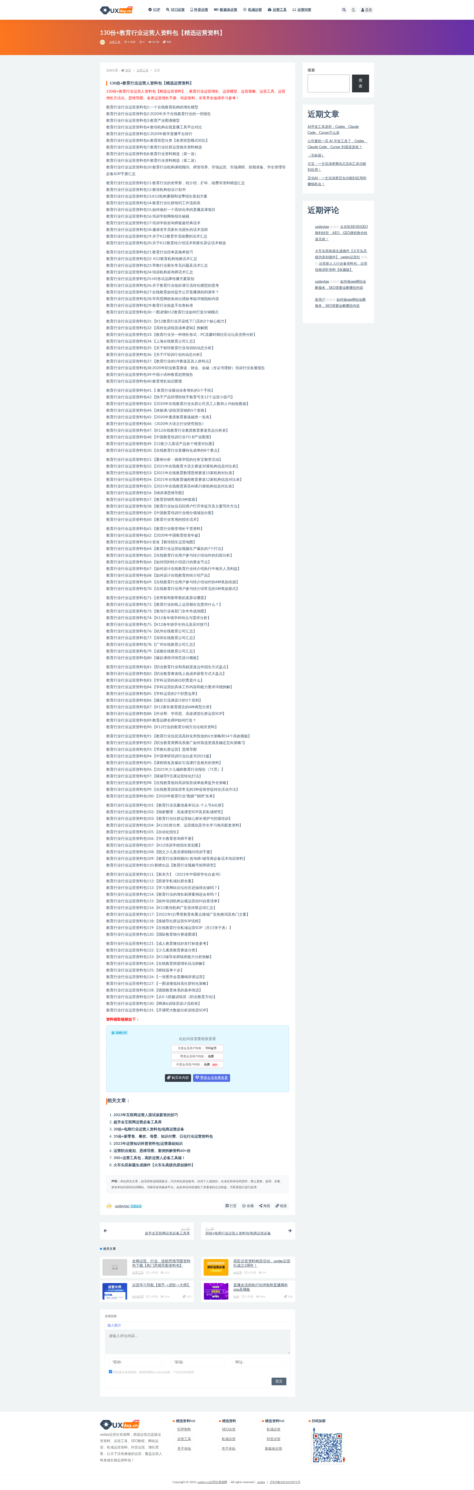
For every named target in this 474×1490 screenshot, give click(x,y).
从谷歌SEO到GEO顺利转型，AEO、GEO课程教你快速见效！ (341, 233)
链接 (283, 1206)
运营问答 (304, 10)
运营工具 (280, 10)
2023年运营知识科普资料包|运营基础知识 (148, 1144)
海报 (266, 1206)
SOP (156, 10)
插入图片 (114, 1325)
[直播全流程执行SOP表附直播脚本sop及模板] (216, 1291)
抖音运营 (201, 10)
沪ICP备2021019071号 (285, 1482)
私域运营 (255, 10)
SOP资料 (184, 1429)
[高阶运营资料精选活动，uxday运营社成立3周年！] (216, 1267)
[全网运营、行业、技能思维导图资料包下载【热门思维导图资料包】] (114, 1267)
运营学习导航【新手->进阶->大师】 (161, 1285)
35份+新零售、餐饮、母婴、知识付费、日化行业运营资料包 (163, 1136)
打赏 (233, 1206)
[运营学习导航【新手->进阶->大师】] (114, 1291)
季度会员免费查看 (213, 1078)
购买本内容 (180, 1078)
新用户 (320, 300)
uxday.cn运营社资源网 (212, 1482)
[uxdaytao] (103, 42)
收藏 (250, 1206)
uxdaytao (128, 1206)
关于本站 (184, 1448)
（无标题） (316, 155)
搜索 (311, 70)
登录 (368, 10)
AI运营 (237, 1272)
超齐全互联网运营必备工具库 (138, 1122)
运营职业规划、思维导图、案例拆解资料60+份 (152, 1151)
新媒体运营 (228, 10)
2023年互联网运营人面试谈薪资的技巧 (146, 1115)
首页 (128, 70)
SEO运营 (178, 10)
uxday (261, 1482)
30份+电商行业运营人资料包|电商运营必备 (149, 1129)
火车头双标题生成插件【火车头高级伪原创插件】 (154, 1165)
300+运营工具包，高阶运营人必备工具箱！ (149, 1158)
